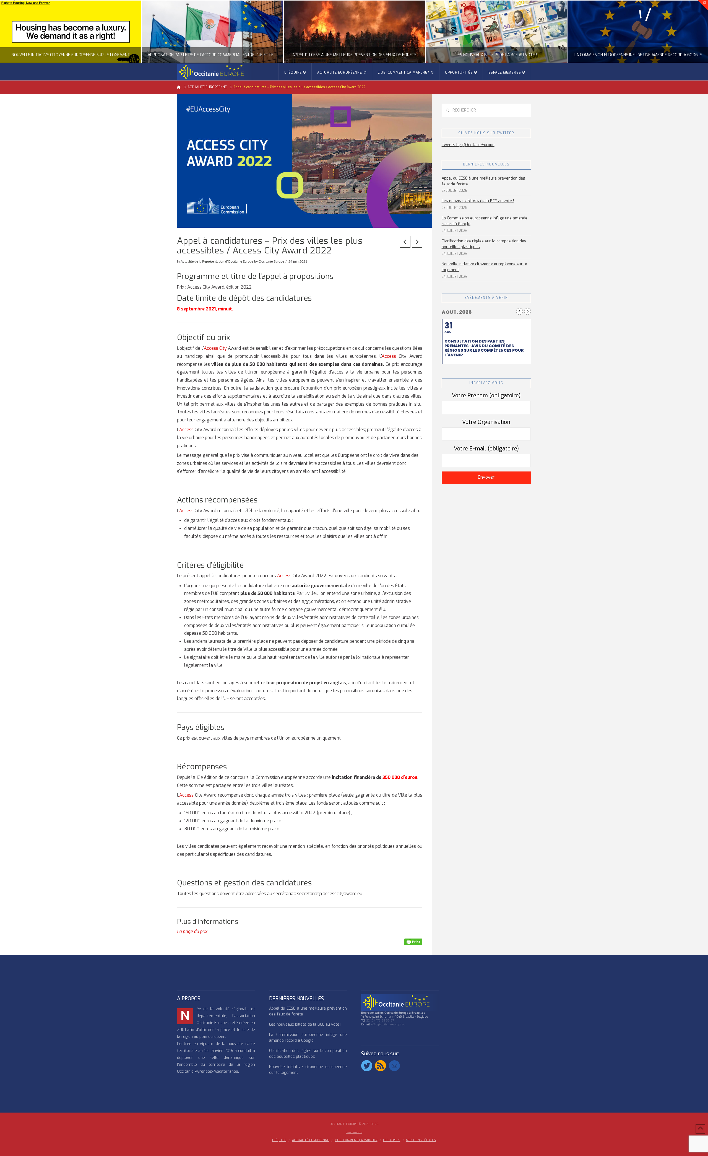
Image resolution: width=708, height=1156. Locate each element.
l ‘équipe (279, 1140)
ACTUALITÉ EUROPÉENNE (310, 1140)
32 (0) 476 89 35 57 (380, 1020)
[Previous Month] (519, 311)
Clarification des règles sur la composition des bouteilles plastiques (484, 244)
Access (390, 356)
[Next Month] (527, 311)
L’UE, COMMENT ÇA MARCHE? (356, 1140)
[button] (702, 5)
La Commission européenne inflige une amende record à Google (484, 221)
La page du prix (192, 931)
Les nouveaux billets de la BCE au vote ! (478, 201)
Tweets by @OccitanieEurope (468, 144)
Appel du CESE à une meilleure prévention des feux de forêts (483, 181)
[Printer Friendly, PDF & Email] (413, 941)
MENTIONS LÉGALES (421, 1140)
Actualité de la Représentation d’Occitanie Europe (217, 261)
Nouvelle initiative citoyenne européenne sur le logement (484, 267)
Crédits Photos (354, 1132)
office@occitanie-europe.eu (388, 1024)
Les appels (391, 1140)
